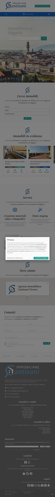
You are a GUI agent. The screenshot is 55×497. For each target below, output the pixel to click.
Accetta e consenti (41, 258)
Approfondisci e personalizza (15, 258)
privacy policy (32, 249)
